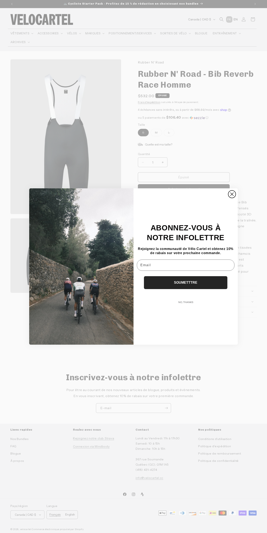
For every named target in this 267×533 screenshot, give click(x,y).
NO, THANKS (185, 302)
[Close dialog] (232, 194)
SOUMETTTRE (185, 282)
